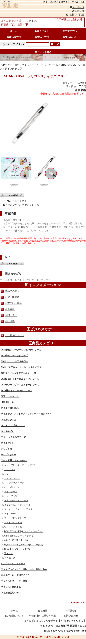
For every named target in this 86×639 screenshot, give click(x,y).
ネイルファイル (8, 419)
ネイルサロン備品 (10, 408)
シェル (7, 474)
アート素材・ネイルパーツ (21, 64)
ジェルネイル (7, 431)
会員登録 (79, 11)
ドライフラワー (12, 496)
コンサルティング (14, 335)
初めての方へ (70, 31)
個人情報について (14, 615)
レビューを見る (18, 201)
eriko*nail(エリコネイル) (16, 540)
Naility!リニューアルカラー (14, 361)
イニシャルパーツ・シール (17, 505)
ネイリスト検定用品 (11, 587)
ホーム (13, 31)
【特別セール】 (8, 402)
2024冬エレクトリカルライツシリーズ (20, 379)
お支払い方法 (42, 37)
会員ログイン (42, 31)
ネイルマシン (7, 443)
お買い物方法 (14, 37)
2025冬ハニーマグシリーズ (14, 355)
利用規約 (71, 610)
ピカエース (9, 558)
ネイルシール (10, 491)
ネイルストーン (12, 478)
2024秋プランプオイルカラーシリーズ (20, 384)
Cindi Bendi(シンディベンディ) (19, 536)
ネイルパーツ (10, 513)
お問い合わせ (70, 37)
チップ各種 (6, 449)
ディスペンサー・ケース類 (14, 581)
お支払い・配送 (75, 14)
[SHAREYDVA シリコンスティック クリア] (30, 148)
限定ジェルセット (10, 396)
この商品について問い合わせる (22, 205)
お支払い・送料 (13, 303)
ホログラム (9, 469)
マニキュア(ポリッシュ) (13, 425)
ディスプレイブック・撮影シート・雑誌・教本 (24, 569)
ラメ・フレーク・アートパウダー (20, 465)
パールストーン (12, 487)
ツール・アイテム (48, 64)
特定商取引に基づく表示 (42, 615)
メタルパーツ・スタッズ (16, 500)
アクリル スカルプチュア (13, 437)
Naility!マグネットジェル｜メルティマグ (21, 367)
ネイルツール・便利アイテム (15, 575)
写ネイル (8, 553)
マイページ (78, 7)
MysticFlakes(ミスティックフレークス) (23, 544)
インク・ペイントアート (13, 563)
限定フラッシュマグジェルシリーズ (18, 373)
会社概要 (10, 321)
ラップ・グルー (8, 454)
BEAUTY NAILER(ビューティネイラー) (23, 531)
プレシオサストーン (14, 482)
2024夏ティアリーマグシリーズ (16, 390)
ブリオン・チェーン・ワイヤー (19, 509)
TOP (2, 64)
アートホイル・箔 (13, 522)
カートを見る (44, 52)
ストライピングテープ (15, 518)
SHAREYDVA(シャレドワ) (17, 549)
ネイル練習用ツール (11, 592)
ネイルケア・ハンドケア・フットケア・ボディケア (26, 414)
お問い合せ (11, 315)
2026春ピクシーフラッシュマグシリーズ (21, 349)
